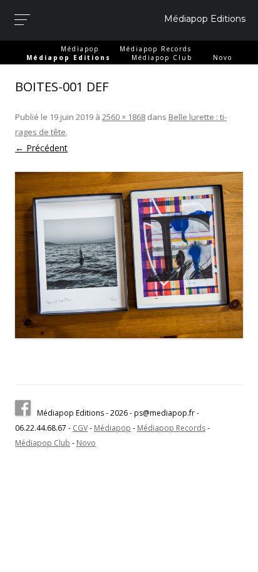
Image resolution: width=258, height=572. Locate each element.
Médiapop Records (156, 49)
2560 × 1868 (123, 117)
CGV (80, 428)
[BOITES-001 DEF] (129, 255)
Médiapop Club (162, 57)
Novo (222, 57)
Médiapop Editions (204, 18)
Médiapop (80, 49)
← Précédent (41, 148)
